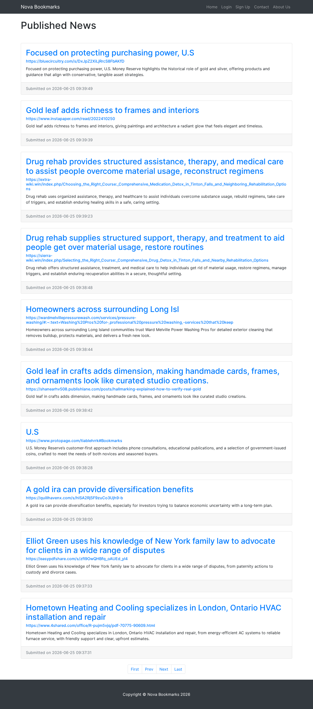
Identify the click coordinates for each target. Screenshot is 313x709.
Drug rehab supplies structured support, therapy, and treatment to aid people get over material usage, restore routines (155, 242)
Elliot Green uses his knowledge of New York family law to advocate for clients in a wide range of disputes (150, 545)
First (135, 669)
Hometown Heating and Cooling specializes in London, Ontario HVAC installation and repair (153, 612)
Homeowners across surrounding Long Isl (102, 309)
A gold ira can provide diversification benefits (109, 489)
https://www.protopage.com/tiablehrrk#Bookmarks (74, 440)
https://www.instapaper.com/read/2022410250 (70, 118)
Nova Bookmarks (40, 7)
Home (211, 6)
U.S (32, 432)
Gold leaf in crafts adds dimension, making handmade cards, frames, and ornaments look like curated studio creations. (152, 375)
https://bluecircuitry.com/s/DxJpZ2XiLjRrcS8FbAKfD (75, 61)
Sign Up (242, 6)
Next (163, 669)
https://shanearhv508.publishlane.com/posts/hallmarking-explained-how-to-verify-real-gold (113, 389)
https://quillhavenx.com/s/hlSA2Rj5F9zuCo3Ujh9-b (74, 497)
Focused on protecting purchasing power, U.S (110, 52)
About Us (281, 6)
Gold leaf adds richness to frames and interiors (112, 110)
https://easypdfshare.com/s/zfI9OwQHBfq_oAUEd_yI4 (77, 558)
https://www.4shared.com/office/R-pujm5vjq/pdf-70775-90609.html (90, 625)
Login (226, 6)
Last (178, 669)
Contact (261, 6)
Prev (149, 669)
